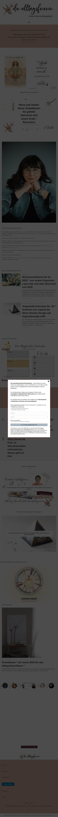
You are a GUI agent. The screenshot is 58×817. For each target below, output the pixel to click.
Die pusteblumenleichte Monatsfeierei (20, 408)
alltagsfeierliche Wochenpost (18, 407)
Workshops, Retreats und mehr (18, 409)
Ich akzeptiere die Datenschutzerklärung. (21, 421)
